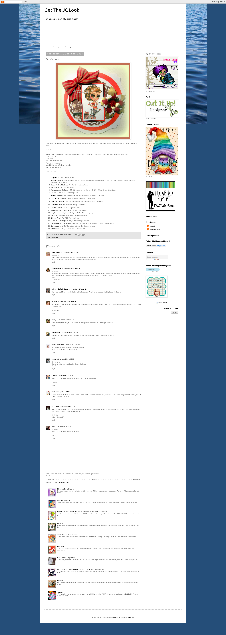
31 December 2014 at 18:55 (70, 332)
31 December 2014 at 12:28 (70, 252)
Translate (161, 260)
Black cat (60, 580)
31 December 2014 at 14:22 (78, 289)
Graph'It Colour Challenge (59, 185)
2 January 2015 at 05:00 (66, 359)
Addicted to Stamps (57, 201)
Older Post (136, 479)
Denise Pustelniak (58, 345)
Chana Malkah (56, 269)
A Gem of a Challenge (58, 221)
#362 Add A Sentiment (64, 500)
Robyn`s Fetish (56, 218)
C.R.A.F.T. (54, 193)
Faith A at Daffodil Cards (60, 289)
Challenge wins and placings (62, 47)
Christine (55, 359)
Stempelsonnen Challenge (59, 190)
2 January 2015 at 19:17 (65, 375)
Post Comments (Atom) (62, 483)
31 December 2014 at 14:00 (71, 269)
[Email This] (76, 235)
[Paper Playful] (162, 302)
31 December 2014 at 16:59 (67, 301)
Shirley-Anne (56, 252)
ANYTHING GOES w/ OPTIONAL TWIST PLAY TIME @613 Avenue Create (80, 569)
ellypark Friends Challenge (60, 210)
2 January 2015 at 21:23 (62, 392)
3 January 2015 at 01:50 (67, 406)
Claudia (54, 375)
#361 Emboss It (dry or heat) (66, 558)
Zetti (53, 426)
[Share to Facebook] (83, 235)
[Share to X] (80, 235)
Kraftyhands (55, 226)
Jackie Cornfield (155, 229)
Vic (53, 392)
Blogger (131, 617)
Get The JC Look (61, 10)
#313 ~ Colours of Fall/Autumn (67, 535)
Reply (53, 262)
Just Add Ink (55, 187)
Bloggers (54, 177)
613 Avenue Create (57, 198)
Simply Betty (54, 237)
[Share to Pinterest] (85, 235)
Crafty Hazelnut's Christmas (60, 223)
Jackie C (152, 226)
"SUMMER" (61, 592)
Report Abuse (151, 216)
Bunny (54, 320)
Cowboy (60, 523)
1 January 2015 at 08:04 (72, 345)
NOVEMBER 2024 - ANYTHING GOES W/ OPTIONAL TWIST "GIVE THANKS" (82, 512)
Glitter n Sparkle (56, 208)
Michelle (54, 301)
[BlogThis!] (78, 235)
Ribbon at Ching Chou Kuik (66, 489)
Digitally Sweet (56, 180)
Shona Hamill (56, 332)
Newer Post (50, 479)
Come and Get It (56, 205)
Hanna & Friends (56, 195)
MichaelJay (116, 617)
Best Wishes (61, 546)
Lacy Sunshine (56, 213)
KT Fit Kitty (55, 406)
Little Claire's (55, 229)
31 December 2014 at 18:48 (66, 320)
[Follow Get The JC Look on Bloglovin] (156, 247)
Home (48, 47)
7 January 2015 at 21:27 (63, 426)
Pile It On (54, 215)
